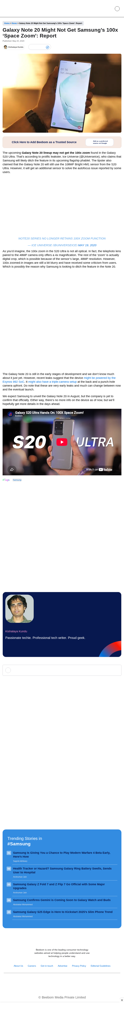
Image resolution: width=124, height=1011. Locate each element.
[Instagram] (51, 981)
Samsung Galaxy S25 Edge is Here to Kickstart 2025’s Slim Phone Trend (63, 912)
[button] (110, 8)
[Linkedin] (65, 981)
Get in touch (47, 966)
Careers (32, 966)
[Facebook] (37, 47)
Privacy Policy (79, 966)
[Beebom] (14, 8)
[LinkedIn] (32, 47)
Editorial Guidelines (100, 966)
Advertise (62, 966)
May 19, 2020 (87, 245)
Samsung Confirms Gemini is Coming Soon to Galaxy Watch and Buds (62, 900)
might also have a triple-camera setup (52, 381)
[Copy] (48, 47)
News (14, 23)
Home (7, 23)
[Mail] (72, 981)
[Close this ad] (121, 1000)
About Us (18, 966)
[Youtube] (58, 981)
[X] (42, 47)
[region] (62, 1007)
